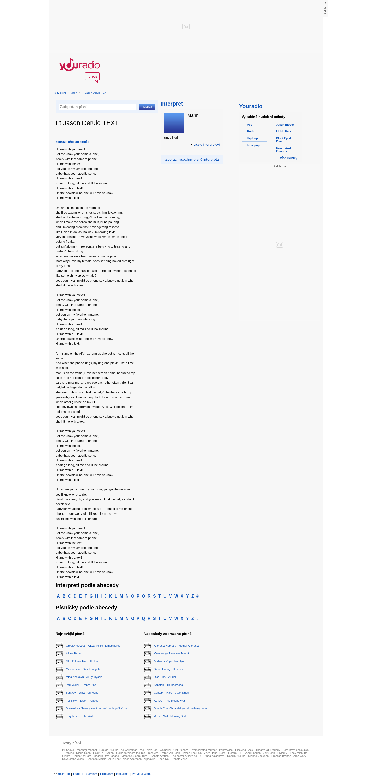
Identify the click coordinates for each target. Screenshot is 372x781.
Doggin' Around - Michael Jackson (248, 755)
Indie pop (253, 145)
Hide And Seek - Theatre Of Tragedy (257, 749)
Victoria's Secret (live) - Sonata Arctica (145, 755)
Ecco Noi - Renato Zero (172, 759)
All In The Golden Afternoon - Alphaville (131, 759)
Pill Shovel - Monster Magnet (79, 749)
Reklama (122, 774)
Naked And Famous (283, 150)
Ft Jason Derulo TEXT (95, 92)
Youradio (63, 774)
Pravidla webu (142, 774)
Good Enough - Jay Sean (259, 752)
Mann (74, 92)
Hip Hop (252, 138)
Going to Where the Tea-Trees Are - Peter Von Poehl (148, 752)
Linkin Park (283, 131)
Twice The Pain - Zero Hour (200, 752)
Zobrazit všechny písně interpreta (192, 159)
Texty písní (59, 92)
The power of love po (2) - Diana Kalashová (197, 755)
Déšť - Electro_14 (230, 752)
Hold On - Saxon (103, 752)
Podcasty (106, 774)
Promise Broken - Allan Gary (288, 755)
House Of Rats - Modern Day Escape (96, 755)
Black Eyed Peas (283, 140)
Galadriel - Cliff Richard (174, 749)
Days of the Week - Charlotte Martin (84, 759)
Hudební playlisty (85, 774)
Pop (249, 124)
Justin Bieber (285, 124)
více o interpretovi (207, 144)
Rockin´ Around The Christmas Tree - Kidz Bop (128, 749)
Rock (250, 131)
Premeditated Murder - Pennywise (212, 749)
